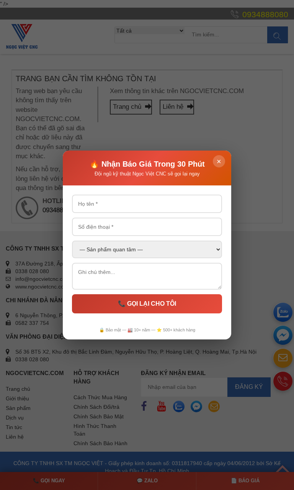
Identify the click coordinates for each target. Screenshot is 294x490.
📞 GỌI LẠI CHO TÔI (147, 303)
